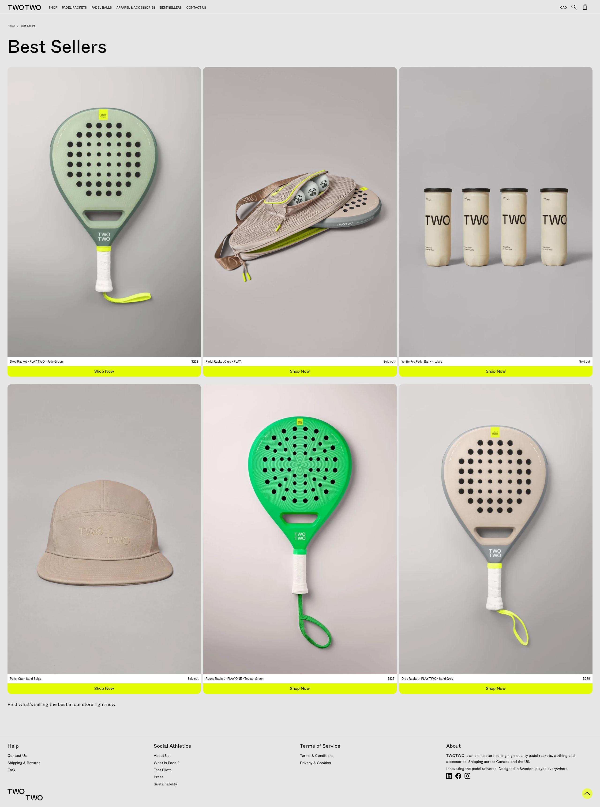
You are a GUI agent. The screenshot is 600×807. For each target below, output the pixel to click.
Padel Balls (101, 7)
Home (11, 26)
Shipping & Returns (24, 763)
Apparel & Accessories (135, 7)
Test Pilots (163, 770)
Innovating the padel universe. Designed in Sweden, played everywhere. (507, 768)
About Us (161, 755)
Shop (53, 7)
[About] (449, 777)
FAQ (11, 770)
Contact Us (196, 7)
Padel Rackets (74, 7)
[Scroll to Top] (587, 797)
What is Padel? (166, 763)
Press (158, 777)
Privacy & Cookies (315, 763)
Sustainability (165, 784)
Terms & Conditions (317, 755)
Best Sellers (171, 7)
